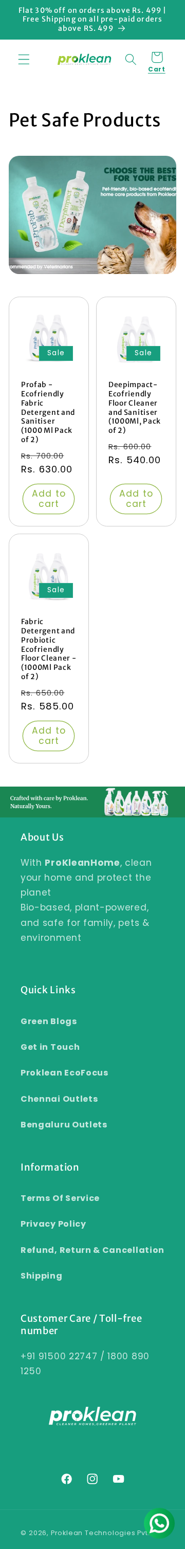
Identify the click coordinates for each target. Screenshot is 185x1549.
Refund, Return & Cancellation (92, 1250)
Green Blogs (49, 1021)
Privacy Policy (53, 1224)
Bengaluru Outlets (64, 1125)
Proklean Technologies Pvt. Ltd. (107, 1532)
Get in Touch (50, 1047)
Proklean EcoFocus (65, 1073)
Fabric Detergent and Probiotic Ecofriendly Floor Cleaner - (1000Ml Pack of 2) (48, 649)
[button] (24, 59)
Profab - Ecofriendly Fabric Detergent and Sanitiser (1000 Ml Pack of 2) (48, 412)
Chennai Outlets (59, 1099)
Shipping (42, 1276)
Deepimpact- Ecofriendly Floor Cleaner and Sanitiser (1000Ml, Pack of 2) (134, 407)
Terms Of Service (60, 1198)
